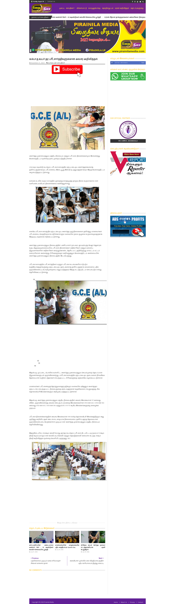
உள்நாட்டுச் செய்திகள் (56, 63)
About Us (124, 602)
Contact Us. (51, 1)
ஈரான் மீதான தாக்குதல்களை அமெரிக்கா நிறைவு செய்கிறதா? (98, 17)
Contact (140, 602)
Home (116, 602)
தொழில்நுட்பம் (107, 8)
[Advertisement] (67, 92)
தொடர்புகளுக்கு (137, 8)
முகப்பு (61, 8)
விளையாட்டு (82, 8)
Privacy (132, 602)
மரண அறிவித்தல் (122, 8)
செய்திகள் (70, 8)
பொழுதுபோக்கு (94, 8)
